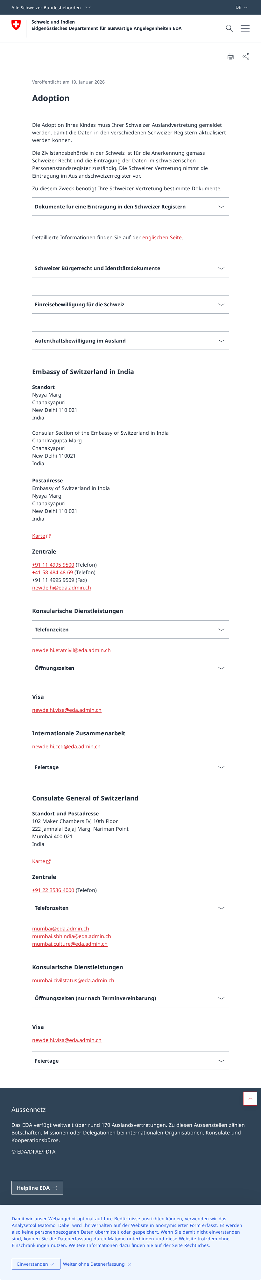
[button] (250, 1099)
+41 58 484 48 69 (52, 572)
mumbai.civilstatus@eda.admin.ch (73, 980)
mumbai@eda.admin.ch (60, 928)
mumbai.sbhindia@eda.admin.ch (71, 936)
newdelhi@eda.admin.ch (61, 587)
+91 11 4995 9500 (53, 564)
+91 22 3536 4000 (53, 890)
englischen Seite (162, 237)
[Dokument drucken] (230, 56)
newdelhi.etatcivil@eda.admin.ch (71, 650)
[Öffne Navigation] (245, 28)
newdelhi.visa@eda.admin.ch (67, 709)
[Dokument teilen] (245, 56)
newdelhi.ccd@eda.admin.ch (66, 746)
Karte (38, 535)
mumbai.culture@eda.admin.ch (70, 943)
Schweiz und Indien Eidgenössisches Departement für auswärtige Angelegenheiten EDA (107, 25)
